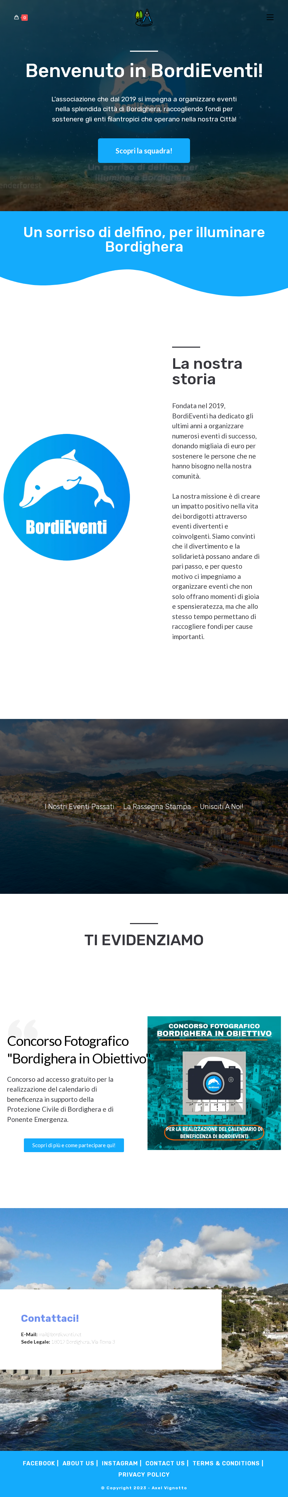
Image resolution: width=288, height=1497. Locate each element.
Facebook (39, 1463)
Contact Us (165, 1463)
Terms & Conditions (226, 1463)
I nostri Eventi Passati (79, 806)
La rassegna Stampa (157, 806)
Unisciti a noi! (221, 806)
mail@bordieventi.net (60, 1334)
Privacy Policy (144, 1474)
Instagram (120, 1463)
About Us (78, 1463)
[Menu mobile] (270, 17)
